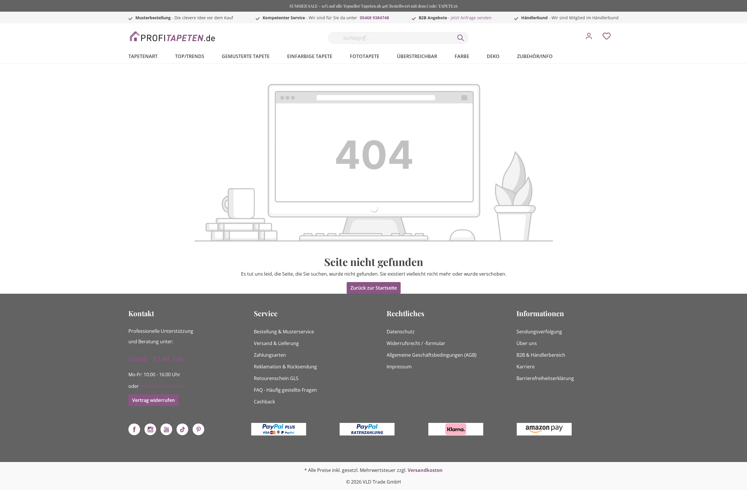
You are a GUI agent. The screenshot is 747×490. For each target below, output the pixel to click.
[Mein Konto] (589, 37)
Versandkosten (425, 470)
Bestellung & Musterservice (284, 331)
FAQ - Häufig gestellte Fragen (285, 390)
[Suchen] (460, 38)
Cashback (264, 401)
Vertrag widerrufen (153, 400)
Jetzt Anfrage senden (471, 17)
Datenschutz (401, 331)
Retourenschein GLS (276, 378)
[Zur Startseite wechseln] (172, 37)
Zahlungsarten (270, 355)
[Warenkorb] (620, 31)
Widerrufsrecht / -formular (416, 343)
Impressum (399, 366)
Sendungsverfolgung (539, 331)
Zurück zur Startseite (373, 288)
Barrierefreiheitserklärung (545, 378)
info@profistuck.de (162, 386)
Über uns (526, 343)
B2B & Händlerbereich (540, 355)
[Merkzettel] (607, 37)
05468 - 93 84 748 (155, 358)
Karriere (525, 366)
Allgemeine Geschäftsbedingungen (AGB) (432, 355)
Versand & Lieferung (276, 343)
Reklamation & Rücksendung (285, 366)
